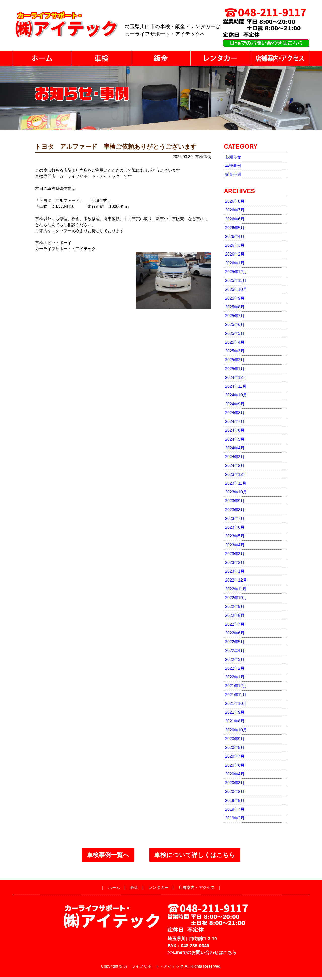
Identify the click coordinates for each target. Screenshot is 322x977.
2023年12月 (236, 474)
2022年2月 (235, 668)
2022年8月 (235, 615)
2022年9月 (235, 606)
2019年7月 (235, 809)
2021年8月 (235, 721)
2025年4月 (235, 342)
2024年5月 (235, 439)
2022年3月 (235, 659)
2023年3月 (235, 554)
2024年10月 (236, 395)
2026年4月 (235, 236)
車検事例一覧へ (108, 854)
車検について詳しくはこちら (194, 854)
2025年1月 (235, 369)
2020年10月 (236, 730)
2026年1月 (235, 263)
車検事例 (233, 165)
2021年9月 (235, 712)
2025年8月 (235, 307)
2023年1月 (235, 571)
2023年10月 (236, 492)
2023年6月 (235, 527)
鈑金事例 (233, 174)
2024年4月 (235, 448)
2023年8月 (235, 510)
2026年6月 (235, 219)
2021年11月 (235, 695)
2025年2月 (235, 360)
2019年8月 (235, 800)
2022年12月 (236, 580)
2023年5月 (235, 536)
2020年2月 (235, 791)
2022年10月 (236, 598)
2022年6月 (235, 633)
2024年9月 (235, 404)
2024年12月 (236, 377)
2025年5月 (235, 333)
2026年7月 (235, 210)
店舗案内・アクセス (197, 887)
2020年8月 (235, 747)
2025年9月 (235, 298)
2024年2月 (235, 465)
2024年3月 (235, 457)
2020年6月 (235, 765)
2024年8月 (235, 413)
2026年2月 (235, 254)
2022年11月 (235, 589)
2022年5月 (235, 642)
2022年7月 (235, 624)
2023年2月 (235, 562)
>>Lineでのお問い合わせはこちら (202, 952)
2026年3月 (235, 245)
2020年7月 (235, 756)
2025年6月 (235, 324)
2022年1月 (235, 677)
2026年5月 (235, 228)
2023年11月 (235, 483)
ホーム (114, 887)
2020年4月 (235, 774)
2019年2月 (235, 818)
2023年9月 (235, 501)
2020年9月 (235, 739)
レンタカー (158, 887)
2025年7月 (235, 316)
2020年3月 (235, 783)
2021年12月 (236, 686)
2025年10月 (236, 289)
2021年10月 (236, 703)
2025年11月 (235, 280)
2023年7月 (235, 518)
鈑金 (134, 887)
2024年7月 (235, 421)
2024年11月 (235, 386)
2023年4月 (235, 545)
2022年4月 (235, 650)
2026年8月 (235, 201)
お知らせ (233, 157)
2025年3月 (235, 351)
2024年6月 (235, 430)
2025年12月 (236, 272)
